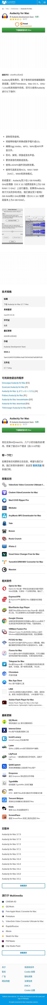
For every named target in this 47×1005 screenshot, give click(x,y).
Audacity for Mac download (13, 404)
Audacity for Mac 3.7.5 (11, 834)
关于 (4, 967)
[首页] (3, 9)
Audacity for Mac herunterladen (15, 400)
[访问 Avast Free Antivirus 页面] (23, 24)
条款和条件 (29, 967)
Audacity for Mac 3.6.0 (11, 874)
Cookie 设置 (29, 990)
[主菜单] (44, 2)
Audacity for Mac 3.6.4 (11, 859)
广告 (4, 976)
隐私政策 (28, 976)
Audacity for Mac (19, 13)
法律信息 (28, 981)
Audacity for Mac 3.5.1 (11, 879)
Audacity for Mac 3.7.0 (11, 854)
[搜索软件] (39, 2)
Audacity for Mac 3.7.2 (11, 844)
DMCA (27, 986)
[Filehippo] (8, 2)
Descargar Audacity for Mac (13, 383)
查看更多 (23, 886)
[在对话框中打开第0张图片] (12, 226)
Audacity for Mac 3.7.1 (11, 849)
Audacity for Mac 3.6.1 (11, 869)
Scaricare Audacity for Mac (13, 387)
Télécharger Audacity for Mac (14, 408)
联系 (4, 972)
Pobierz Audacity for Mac (12, 395)
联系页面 (37, 465)
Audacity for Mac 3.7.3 (11, 839)
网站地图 (6, 981)
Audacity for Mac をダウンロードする (18, 391)
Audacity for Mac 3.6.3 (11, 864)
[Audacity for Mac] (5, 16)
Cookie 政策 (29, 972)
